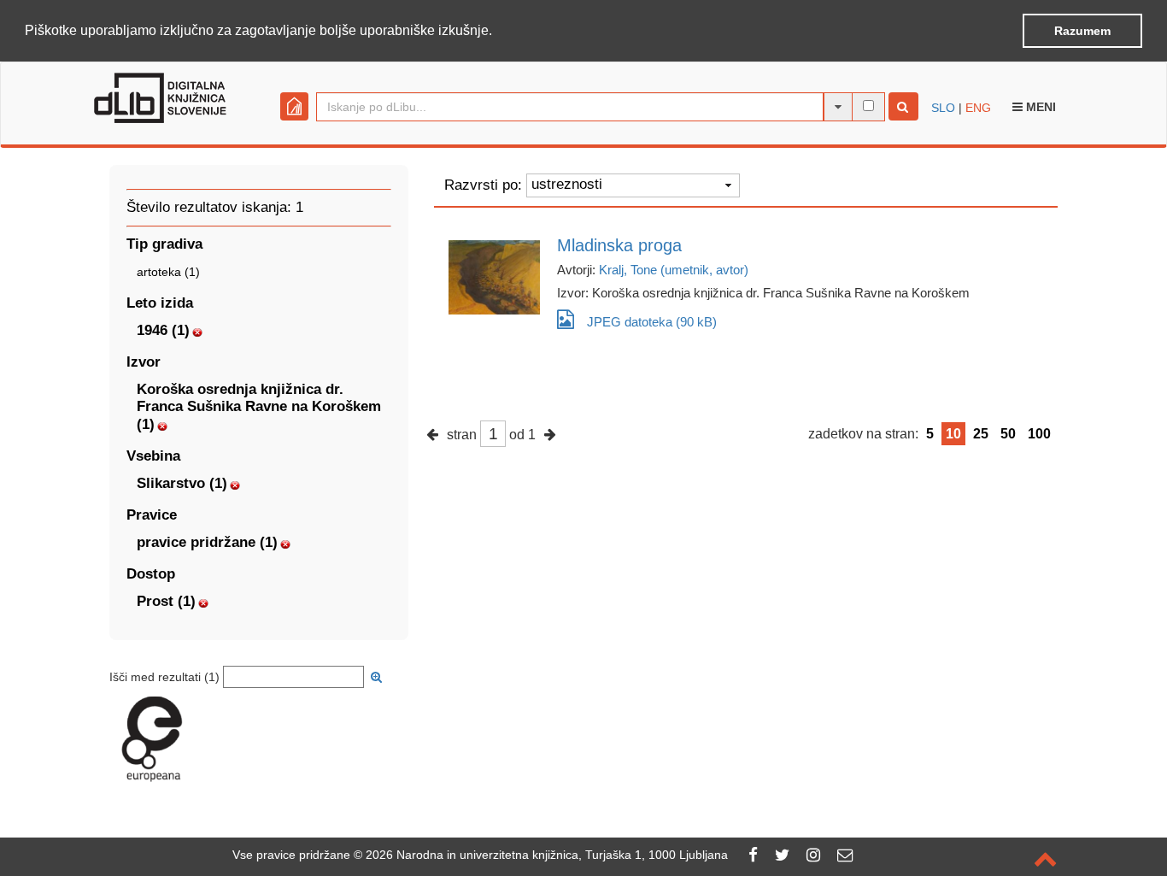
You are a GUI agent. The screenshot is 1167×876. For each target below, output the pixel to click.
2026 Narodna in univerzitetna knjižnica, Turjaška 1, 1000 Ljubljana (547, 854)
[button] (498, 31)
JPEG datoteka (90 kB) (652, 322)
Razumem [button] (1082, 31)
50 (1008, 433)
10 (953, 433)
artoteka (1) (168, 272)
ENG (978, 108)
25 (980, 433)
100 (1039, 433)
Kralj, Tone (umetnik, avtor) (673, 269)
